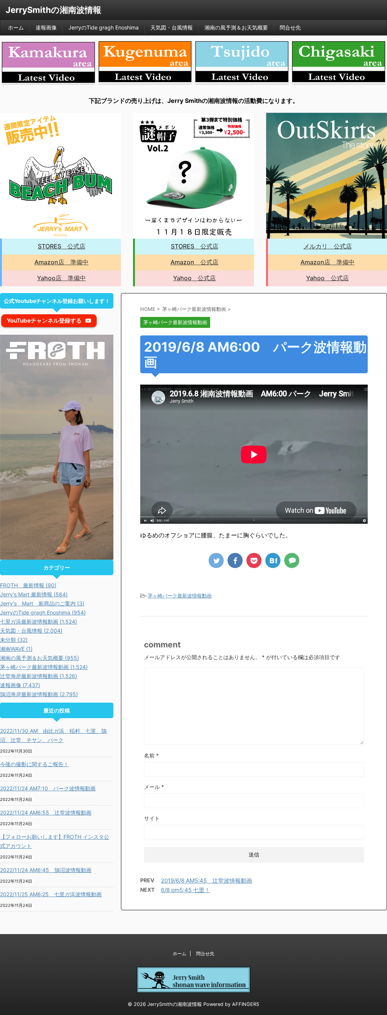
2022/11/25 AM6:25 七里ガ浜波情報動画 (51, 894)
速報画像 (46, 27)
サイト (152, 818)
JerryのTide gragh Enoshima (103, 27)
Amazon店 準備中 (61, 262)
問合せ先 (290, 27)
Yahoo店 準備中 (61, 278)
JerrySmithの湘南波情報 (53, 10)
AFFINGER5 (245, 1004)
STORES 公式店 (61, 246)
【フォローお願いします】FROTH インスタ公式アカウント (54, 841)
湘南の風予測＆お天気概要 (236, 27)
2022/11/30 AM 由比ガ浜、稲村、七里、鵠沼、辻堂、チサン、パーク (53, 735)
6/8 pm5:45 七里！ (185, 890)
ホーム (16, 27)
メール (154, 787)
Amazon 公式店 (194, 262)
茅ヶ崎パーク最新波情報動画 (180, 596)
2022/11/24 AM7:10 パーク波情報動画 (48, 788)
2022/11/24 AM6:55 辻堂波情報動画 (45, 812)
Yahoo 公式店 (194, 278)
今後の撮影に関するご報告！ (34, 764)
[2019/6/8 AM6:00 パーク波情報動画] (272, 560)
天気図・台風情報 (171, 27)
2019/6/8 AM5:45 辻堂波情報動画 (206, 880)
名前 (151, 755)
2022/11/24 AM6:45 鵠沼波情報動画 (45, 870)
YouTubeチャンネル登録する (44, 320)
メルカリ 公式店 (327, 246)
